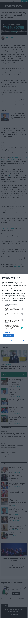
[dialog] (14, 309)
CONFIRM (8, 335)
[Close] (24, 277)
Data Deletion (5, 340)
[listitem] (14, 305)
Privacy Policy (22, 340)
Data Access (14, 340)
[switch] (22, 309)
